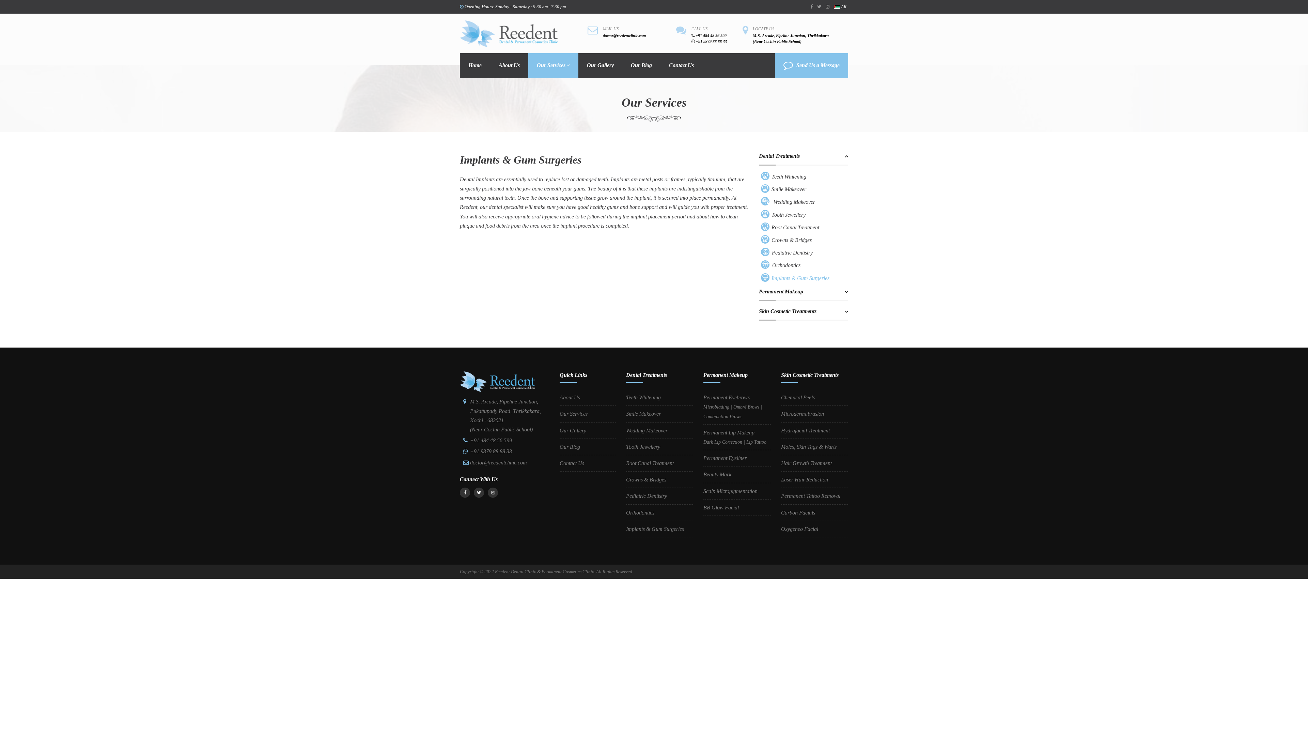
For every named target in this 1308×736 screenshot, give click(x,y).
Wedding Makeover (794, 202)
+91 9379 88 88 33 (711, 41)
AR (843, 6)
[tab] (803, 158)
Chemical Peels (798, 397)
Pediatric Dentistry (792, 253)
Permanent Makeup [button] (781, 291)
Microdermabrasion (802, 414)
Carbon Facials (798, 513)
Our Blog (641, 65)
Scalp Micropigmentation (730, 491)
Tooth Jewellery (789, 215)
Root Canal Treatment (795, 227)
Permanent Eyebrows (732, 407)
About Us (509, 65)
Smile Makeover (789, 189)
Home (475, 65)
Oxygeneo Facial (799, 529)
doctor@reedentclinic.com (624, 35)
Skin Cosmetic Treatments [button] (787, 311)
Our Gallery (600, 65)
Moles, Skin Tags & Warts (809, 447)
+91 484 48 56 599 (711, 35)
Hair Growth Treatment (806, 463)
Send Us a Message (818, 65)
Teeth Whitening (789, 177)
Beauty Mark (717, 474)
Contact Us (681, 65)
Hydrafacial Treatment (805, 430)
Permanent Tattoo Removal (810, 496)
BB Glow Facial (721, 507)
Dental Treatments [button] (779, 156)
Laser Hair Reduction (804, 479)
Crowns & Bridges (792, 240)
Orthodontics (786, 265)
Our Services (551, 65)
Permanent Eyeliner (725, 458)
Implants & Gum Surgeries (800, 278)
